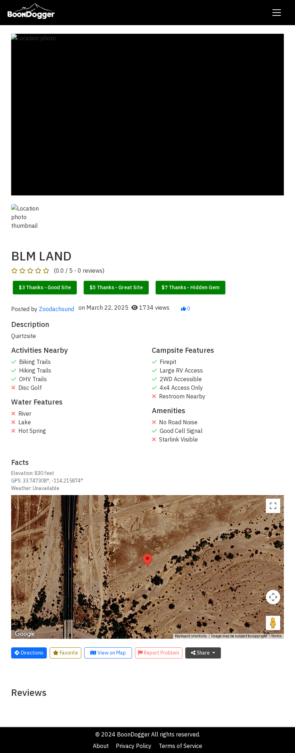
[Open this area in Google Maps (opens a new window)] (25, 634)
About (101, 745)
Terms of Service (180, 745)
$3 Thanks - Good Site (45, 287)
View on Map (111, 653)
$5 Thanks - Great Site (116, 287)
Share (204, 653)
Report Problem (161, 653)
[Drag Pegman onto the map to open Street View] (273, 623)
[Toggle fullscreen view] (273, 506)
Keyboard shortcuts (191, 636)
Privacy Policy (133, 745)
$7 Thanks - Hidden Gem (190, 287)
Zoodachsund (56, 309)
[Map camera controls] (273, 597)
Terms (276, 636)
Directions (32, 653)
